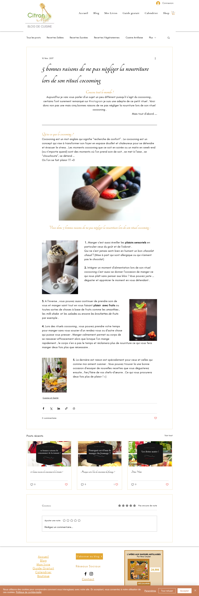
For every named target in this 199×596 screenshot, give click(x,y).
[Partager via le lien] (66, 408)
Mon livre (43, 564)
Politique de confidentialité (29, 592)
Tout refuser (167, 590)
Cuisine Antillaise (134, 37)
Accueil (43, 556)
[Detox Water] (149, 453)
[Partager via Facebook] (43, 408)
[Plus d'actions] (155, 58)
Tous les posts (33, 37)
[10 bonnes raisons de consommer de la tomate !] (49, 453)
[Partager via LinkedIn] (58, 408)
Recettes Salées (55, 37)
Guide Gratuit (43, 568)
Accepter (184, 590)
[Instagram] (91, 573)
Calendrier (43, 572)
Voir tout (168, 435)
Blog (43, 560)
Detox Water (136, 472)
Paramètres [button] (150, 590)
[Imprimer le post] (73, 408)
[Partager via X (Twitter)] (51, 408)
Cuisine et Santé (50, 398)
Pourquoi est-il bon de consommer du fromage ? (98, 472)
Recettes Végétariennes (106, 37)
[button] (173, 13)
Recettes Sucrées (79, 37)
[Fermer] (195, 591)
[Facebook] (85, 573)
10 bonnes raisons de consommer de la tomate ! (46, 472)
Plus (151, 37)
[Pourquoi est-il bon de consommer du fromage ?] (99, 453)
